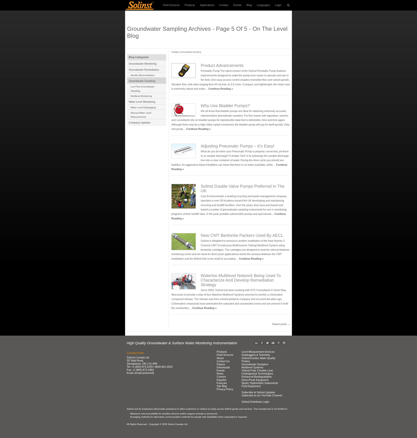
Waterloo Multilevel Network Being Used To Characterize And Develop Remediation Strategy (241, 280)
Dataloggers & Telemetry (256, 355)
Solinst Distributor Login (255, 401)
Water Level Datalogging (143, 107)
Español (221, 380)
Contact (223, 5)
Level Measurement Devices (258, 351)
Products (190, 5)
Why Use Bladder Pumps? (225, 105)
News (220, 373)
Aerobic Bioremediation (143, 75)
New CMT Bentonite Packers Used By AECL (242, 235)
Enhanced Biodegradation (257, 376)
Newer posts (281, 324)
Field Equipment (251, 386)
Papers (221, 364)
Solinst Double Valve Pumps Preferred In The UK (242, 188)
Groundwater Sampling (142, 81)
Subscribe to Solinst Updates (258, 392)
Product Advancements (222, 65)
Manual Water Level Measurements (141, 114)
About (220, 358)
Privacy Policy (225, 389)
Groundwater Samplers (255, 364)
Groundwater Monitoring (143, 63)
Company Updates (139, 122)
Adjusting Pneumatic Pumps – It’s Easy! (237, 146)
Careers (221, 376)
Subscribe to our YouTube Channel (262, 395)
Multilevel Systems (252, 367)
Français (222, 383)
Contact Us (223, 361)
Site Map (222, 386)
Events (237, 5)
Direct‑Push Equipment (255, 380)
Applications (207, 5)
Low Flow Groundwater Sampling (143, 88)
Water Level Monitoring (142, 101)
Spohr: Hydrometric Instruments (260, 383)
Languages (263, 5)
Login (278, 5)
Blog (249, 5)
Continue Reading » (220, 88)
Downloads (223, 367)
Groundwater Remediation (144, 69)
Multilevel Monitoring (141, 96)
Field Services (171, 5)
